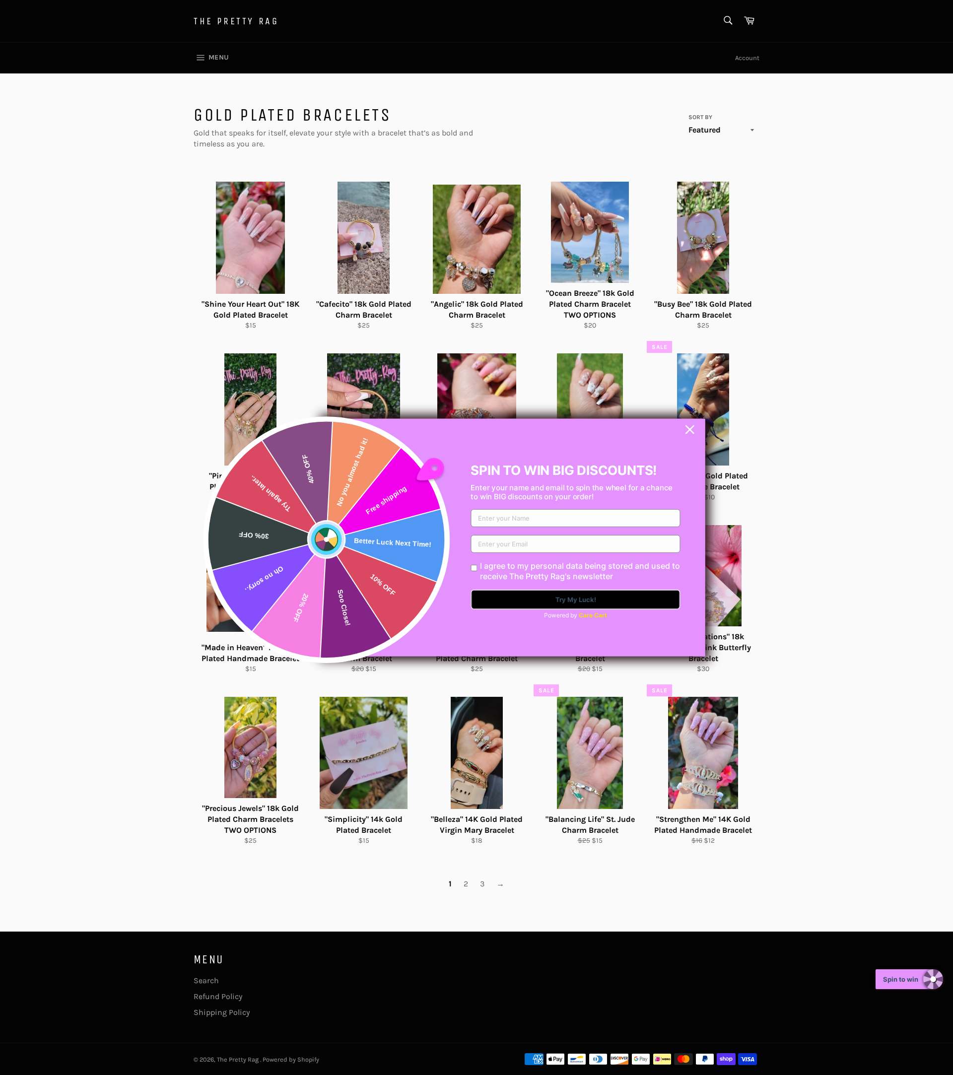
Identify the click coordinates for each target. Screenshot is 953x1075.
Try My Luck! (575, 600)
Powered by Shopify (291, 1059)
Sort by (700, 117)
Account (747, 58)
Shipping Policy (222, 1012)
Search (206, 980)
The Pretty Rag (236, 21)
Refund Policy (218, 996)
